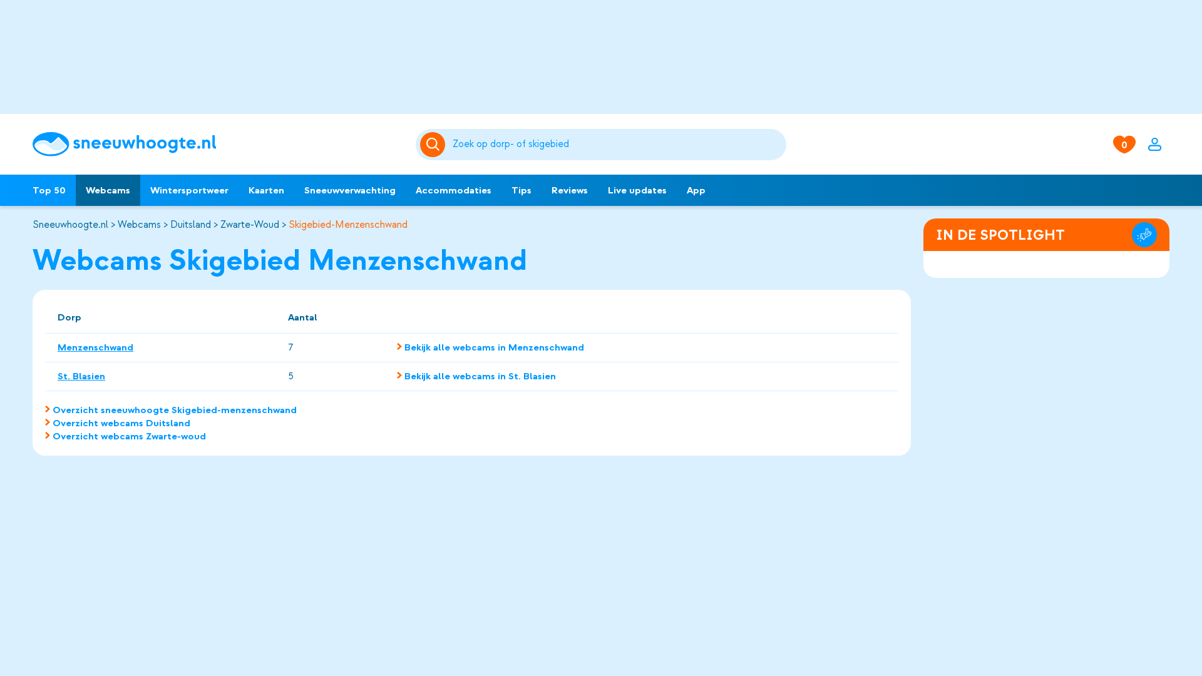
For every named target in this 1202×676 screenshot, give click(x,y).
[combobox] (617, 145)
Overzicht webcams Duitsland (121, 423)
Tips (521, 190)
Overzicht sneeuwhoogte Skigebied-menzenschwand (175, 410)
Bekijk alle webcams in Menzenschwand (494, 347)
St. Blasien (81, 376)
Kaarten (266, 190)
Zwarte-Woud (249, 224)
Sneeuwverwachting (350, 190)
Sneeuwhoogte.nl (70, 224)
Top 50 (49, 190)
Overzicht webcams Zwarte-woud (129, 436)
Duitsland (190, 224)
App (696, 190)
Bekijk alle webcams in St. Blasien (480, 376)
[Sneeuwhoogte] (218, 144)
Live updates (637, 190)
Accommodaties (453, 190)
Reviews (570, 190)
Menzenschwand (95, 347)
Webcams (108, 190)
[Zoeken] (617, 145)
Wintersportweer (189, 190)
